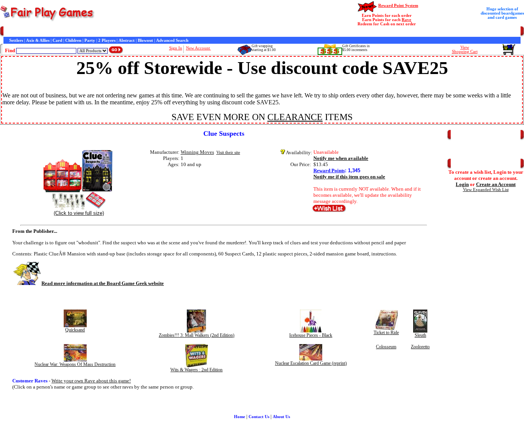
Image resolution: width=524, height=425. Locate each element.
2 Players (106, 40)
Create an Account (496, 184)
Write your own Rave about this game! (91, 381)
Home (9, 32)
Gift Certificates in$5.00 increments (356, 48)
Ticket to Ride (386, 332)
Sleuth (420, 335)
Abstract (127, 40)
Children (73, 40)
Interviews (177, 32)
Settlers (16, 40)
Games (24, 32)
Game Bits (199, 32)
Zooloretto (420, 346)
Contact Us (79, 32)
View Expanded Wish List (486, 190)
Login (462, 184)
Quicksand (75, 330)
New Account (198, 48)
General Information (112, 32)
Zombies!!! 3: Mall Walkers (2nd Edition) (196, 335)
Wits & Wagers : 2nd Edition (196, 369)
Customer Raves (150, 32)
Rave (406, 20)
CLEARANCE (295, 117)
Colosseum (386, 346)
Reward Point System (398, 5)
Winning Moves (197, 152)
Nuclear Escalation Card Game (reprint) (311, 363)
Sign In (175, 48)
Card (57, 40)
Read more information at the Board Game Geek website (102, 283)
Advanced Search (172, 40)
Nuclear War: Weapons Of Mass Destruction (75, 364)
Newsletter (222, 32)
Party (89, 40)
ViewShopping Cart (465, 49)
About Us (281, 417)
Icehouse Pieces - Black (310, 335)
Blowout (145, 40)
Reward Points (329, 170)
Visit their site (228, 152)
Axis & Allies (37, 40)
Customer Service (49, 32)
